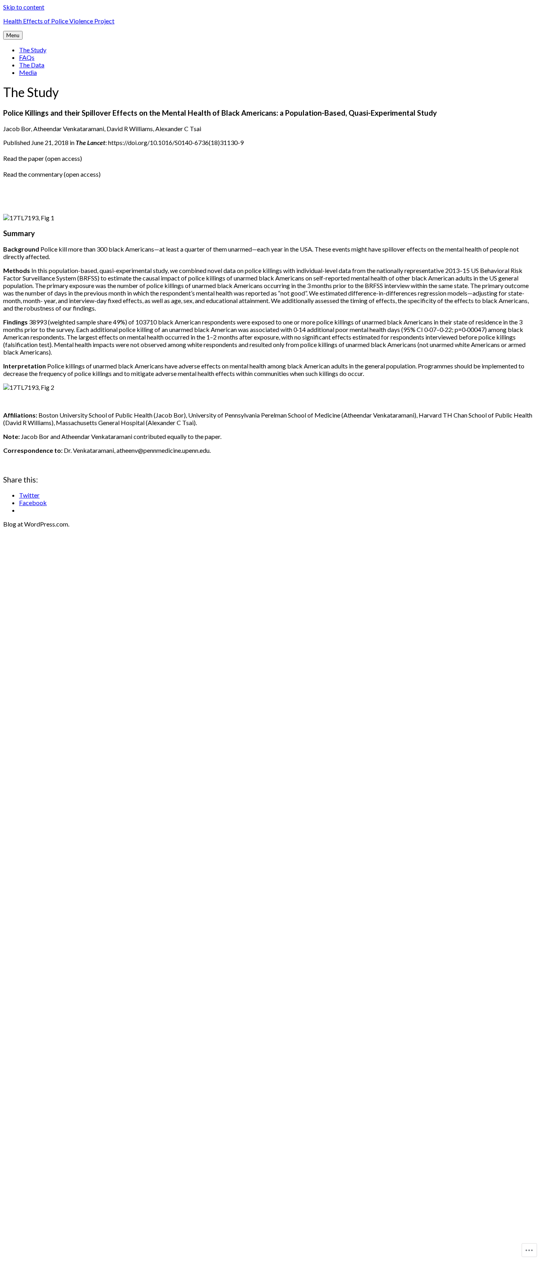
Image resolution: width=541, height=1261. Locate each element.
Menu (12, 35)
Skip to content (23, 7)
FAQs (26, 57)
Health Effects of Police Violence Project (58, 21)
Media (28, 72)
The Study (32, 49)
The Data (31, 65)
